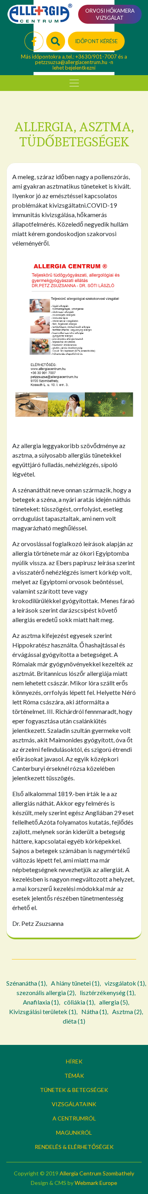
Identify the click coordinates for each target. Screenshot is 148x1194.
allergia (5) (113, 1002)
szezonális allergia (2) (46, 992)
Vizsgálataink (74, 1104)
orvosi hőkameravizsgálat (110, 14)
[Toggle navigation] (74, 83)
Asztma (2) (127, 1011)
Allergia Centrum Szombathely (97, 1173)
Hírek (74, 1061)
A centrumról (74, 1118)
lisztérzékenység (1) (107, 992)
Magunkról (74, 1132)
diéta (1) (74, 1021)
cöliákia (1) (79, 1002)
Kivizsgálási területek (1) (42, 1011)
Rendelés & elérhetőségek (74, 1146)
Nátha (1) (94, 1011)
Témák (74, 1075)
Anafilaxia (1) (41, 1002)
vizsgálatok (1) (125, 983)
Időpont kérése (96, 41)
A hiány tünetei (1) (75, 983)
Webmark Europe (96, 1182)
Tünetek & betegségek (74, 1089)
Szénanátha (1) (26, 983)
